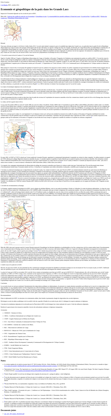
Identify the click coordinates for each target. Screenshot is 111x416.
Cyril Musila (4, 5)
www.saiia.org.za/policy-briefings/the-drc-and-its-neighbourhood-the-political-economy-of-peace (30, 366)
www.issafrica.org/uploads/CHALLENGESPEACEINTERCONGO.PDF (35, 370)
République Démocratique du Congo (18, 18)
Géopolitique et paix (41, 16)
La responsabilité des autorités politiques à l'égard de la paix (64, 16)
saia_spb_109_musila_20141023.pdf (14, 414)
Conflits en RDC (95, 16)
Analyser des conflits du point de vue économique (21, 16)
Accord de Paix (85, 16)
